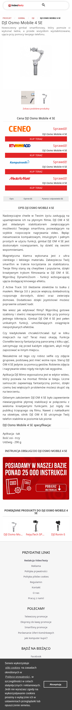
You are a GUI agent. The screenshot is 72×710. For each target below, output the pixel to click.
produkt (7, 18)
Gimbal (21, 18)
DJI (33, 18)
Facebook (36, 656)
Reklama (36, 566)
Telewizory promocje (36, 616)
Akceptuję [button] (55, 684)
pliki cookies (12, 667)
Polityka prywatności (36, 571)
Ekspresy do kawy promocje (36, 622)
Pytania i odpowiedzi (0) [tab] (52, 198)
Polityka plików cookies (36, 576)
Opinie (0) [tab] (28, 198)
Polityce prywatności (17, 676)
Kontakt (36, 587)
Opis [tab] (12, 198)
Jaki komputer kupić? (36, 638)
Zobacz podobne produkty (36, 108)
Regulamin (36, 582)
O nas (36, 592)
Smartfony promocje (36, 627)
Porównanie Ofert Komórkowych (36, 632)
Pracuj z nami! (36, 598)
